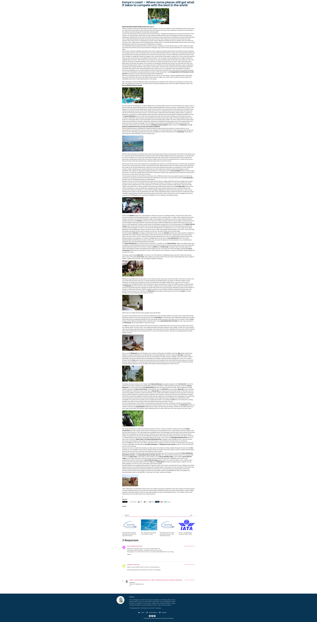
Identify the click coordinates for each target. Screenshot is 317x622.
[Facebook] (150, 616)
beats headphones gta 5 (133, 546)
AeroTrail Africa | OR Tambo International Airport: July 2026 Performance (167, 534)
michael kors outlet (132, 564)
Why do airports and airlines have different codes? (148, 533)
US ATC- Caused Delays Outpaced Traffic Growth (185, 533)
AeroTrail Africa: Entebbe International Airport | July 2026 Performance (129, 534)
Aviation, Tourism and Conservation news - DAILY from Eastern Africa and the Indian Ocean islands (154, 580)
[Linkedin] (155, 616)
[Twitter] (152, 616)
